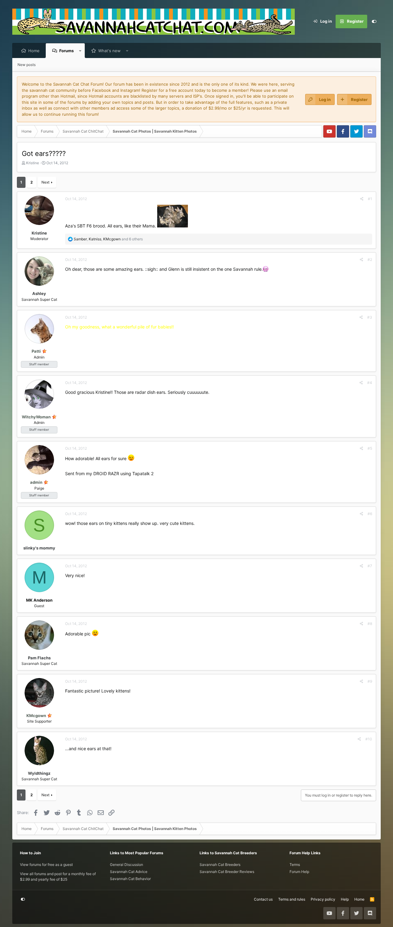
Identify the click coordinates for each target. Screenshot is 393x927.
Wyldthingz (39, 773)
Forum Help (299, 871)
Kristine (32, 163)
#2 (370, 259)
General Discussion (126, 864)
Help (345, 899)
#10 (368, 739)
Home (34, 50)
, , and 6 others (108, 239)
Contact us (263, 899)
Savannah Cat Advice (128, 871)
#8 (370, 623)
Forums (66, 50)
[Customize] (374, 21)
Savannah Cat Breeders (220, 864)
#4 (369, 382)
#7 (370, 566)
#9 (370, 681)
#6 (370, 513)
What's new (109, 50)
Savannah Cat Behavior (130, 878)
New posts (27, 64)
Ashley (39, 293)
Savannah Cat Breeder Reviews (227, 871)
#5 (370, 448)
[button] (80, 50)
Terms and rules (291, 899)
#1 (370, 198)
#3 (369, 317)
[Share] (362, 199)
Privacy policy (323, 899)
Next (45, 182)
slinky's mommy (39, 547)
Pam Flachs (39, 657)
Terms (295, 864)
